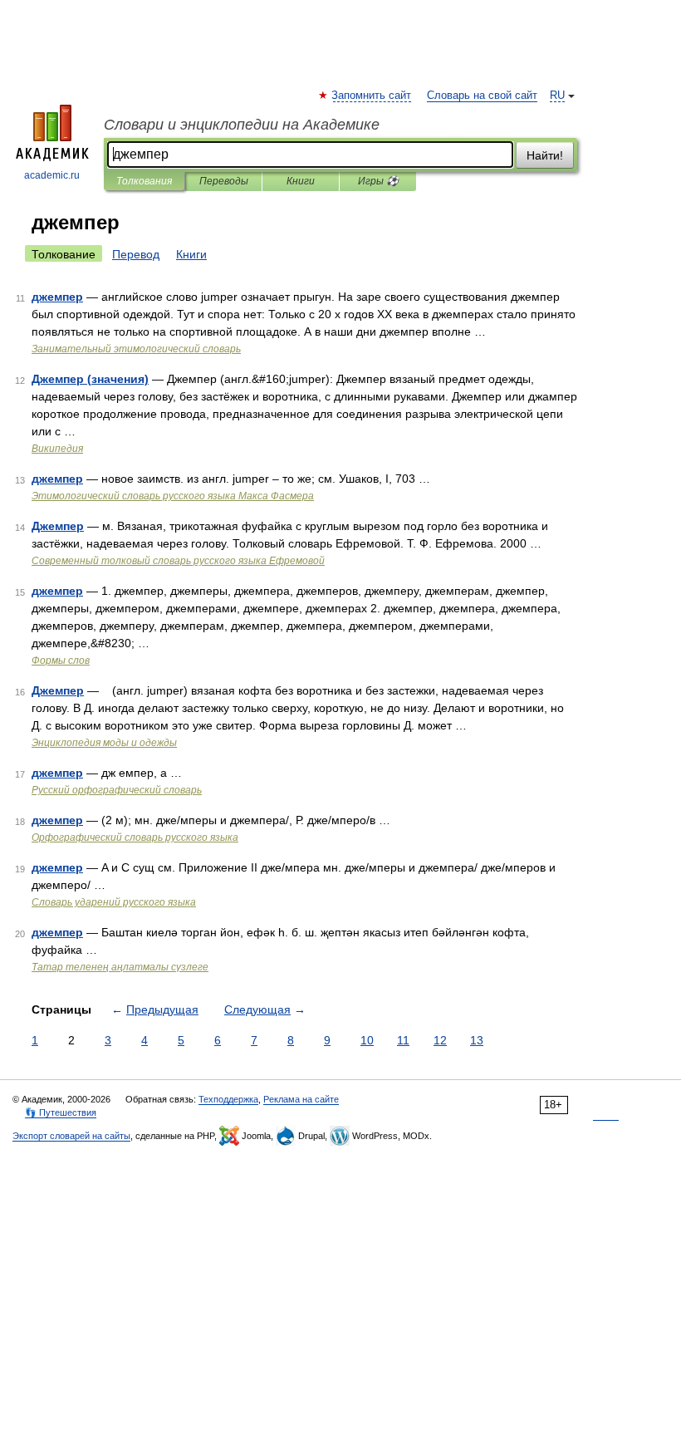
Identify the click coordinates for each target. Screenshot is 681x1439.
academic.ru (52, 175)
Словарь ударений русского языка (114, 902)
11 (403, 1040)
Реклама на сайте (301, 1099)
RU (557, 95)
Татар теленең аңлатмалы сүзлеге (120, 967)
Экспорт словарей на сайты (71, 1136)
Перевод (135, 254)
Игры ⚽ (378, 181)
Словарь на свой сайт (482, 95)
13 (476, 1040)
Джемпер (58, 526)
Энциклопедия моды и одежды (104, 743)
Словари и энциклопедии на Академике (242, 124)
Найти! (545, 155)
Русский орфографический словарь (117, 790)
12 (440, 1040)
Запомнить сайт (372, 95)
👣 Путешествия (60, 1112)
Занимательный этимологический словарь (136, 349)
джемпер (57, 296)
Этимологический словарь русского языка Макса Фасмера (173, 496)
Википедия (57, 448)
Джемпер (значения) (90, 379)
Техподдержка (228, 1099)
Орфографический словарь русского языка (135, 837)
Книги (301, 181)
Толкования (144, 181)
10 (367, 1040)
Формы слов (61, 660)
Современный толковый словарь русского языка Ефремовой (178, 561)
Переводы (223, 181)
